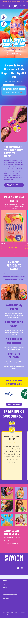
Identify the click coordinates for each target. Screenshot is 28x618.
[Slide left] (10, 253)
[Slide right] (17, 253)
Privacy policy (22, 612)
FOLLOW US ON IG (12, 544)
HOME (5, 580)
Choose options (13, 247)
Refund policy (14, 612)
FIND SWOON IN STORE (10, 594)
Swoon (7, 612)
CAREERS (6, 598)
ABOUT (5, 587)
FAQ (4, 584)
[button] (3, 6)
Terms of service (10, 614)
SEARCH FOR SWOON (14, 404)
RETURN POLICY (8, 602)
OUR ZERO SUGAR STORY (12, 185)
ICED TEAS (4, 243)
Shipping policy (19, 614)
